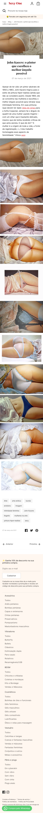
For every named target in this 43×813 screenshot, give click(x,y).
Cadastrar (11, 575)
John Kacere (29, 511)
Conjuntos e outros (13, 751)
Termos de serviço (23, 799)
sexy (27, 521)
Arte (5, 501)
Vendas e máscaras (13, 743)
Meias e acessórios (13, 755)
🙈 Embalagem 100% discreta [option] (21, 17)
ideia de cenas (29, 108)
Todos (7, 600)
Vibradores (10, 631)
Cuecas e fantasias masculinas (18, 740)
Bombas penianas (13, 608)
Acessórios (10, 596)
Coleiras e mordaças (14, 679)
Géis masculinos (12, 708)
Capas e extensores (14, 611)
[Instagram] (7, 792)
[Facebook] (3, 792)
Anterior (9, 544)
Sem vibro (9, 776)
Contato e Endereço (9, 799)
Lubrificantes (10, 719)
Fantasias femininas (13, 747)
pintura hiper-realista (12, 521)
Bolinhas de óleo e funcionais (18, 700)
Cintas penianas (12, 615)
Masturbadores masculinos (17, 626)
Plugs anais (10, 783)
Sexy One (22, 804)
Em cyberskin (11, 768)
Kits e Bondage (12, 683)
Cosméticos (10, 692)
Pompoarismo (11, 622)
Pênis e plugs (11, 760)
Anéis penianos (11, 604)
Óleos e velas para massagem (18, 723)
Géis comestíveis (12, 715)
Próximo (34, 544)
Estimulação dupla (13, 651)
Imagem (19, 506)
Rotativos (9, 658)
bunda (28, 501)
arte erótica (16, 501)
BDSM (7, 667)
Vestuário (9, 728)
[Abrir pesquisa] (4, 10)
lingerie (7, 516)
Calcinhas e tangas (13, 736)
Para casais (10, 654)
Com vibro (9, 772)
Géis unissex (10, 711)
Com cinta (9, 779)
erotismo (7, 506)
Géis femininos (11, 704)
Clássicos (9, 647)
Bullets (8, 643)
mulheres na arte (20, 516)
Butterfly (9, 640)
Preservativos (11, 619)
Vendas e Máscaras (13, 687)
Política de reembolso (9, 801)
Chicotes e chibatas (14, 675)
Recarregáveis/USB (13, 662)
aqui (23, 135)
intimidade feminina (11, 511)
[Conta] (32, 2)
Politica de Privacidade (26, 801)
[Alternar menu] (5, 3)
